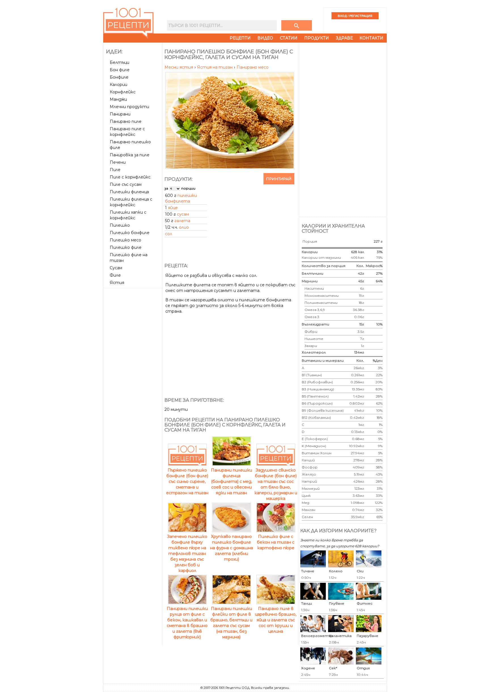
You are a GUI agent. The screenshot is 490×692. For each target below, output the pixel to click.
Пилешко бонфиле (129, 232)
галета (182, 220)
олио (184, 227)
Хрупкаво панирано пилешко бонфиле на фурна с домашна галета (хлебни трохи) (231, 548)
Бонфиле (119, 77)
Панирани (120, 114)
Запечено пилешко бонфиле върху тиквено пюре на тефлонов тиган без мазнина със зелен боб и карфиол (187, 553)
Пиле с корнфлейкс (130, 177)
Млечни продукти (129, 106)
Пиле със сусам (125, 184)
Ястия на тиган (215, 67)
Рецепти (240, 38)
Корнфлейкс (123, 91)
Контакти (371, 38)
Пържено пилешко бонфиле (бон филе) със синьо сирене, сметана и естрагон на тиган (187, 481)
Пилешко (120, 225)
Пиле (115, 169)
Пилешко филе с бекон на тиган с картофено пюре (275, 542)
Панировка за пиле (129, 154)
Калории (118, 84)
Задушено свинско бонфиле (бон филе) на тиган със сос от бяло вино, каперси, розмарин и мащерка (275, 484)
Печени (118, 162)
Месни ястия (179, 67)
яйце (173, 207)
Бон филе (120, 69)
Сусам (116, 267)
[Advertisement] (133, 375)
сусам (183, 214)
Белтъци (119, 62)
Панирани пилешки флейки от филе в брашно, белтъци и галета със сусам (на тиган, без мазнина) (231, 623)
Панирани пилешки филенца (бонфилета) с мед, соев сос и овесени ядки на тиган (231, 481)
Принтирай (279, 178)
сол (168, 233)
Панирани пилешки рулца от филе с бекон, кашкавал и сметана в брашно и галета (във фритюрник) (187, 623)
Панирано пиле (125, 121)
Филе (115, 275)
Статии (288, 38)
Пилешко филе (125, 247)
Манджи (118, 99)
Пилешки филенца (129, 191)
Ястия (117, 282)
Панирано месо (252, 67)
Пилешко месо (125, 240)
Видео (265, 38)
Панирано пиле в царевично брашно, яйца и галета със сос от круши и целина (275, 620)
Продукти (316, 38)
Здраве (344, 38)
